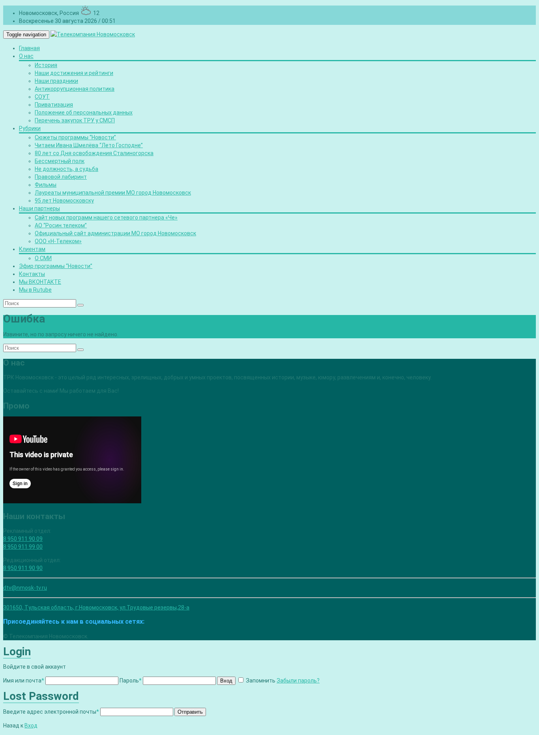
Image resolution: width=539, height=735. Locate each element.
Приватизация (54, 104)
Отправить (190, 712)
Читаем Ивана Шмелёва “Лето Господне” (89, 145)
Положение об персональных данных (84, 112)
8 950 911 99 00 (23, 547)
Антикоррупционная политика (74, 89)
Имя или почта (23, 680)
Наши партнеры (39, 208)
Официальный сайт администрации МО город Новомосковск (115, 233)
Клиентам (32, 249)
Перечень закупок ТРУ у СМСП (75, 120)
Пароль (131, 680)
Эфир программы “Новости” (55, 266)
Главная (29, 48)
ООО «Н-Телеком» (58, 241)
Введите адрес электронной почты (51, 712)
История (46, 65)
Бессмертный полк (59, 161)
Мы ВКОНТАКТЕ (40, 282)
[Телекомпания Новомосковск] (93, 34)
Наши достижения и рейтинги (74, 73)
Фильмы (45, 185)
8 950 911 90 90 (23, 568)
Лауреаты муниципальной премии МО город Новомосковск (113, 192)
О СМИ (43, 258)
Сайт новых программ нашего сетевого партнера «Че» (106, 217)
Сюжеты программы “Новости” (75, 137)
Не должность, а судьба (66, 169)
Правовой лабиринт (61, 177)
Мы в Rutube (35, 290)
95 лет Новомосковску (64, 200)
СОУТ (42, 97)
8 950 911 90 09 (23, 539)
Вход (226, 681)
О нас (26, 56)
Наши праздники (56, 81)
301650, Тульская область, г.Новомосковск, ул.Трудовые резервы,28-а (96, 607)
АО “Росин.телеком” (61, 225)
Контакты (32, 274)
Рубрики (30, 128)
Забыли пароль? (298, 680)
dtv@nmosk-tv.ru (25, 588)
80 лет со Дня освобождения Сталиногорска (94, 153)
